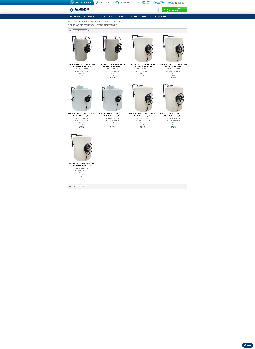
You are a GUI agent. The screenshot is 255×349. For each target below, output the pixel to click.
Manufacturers (161, 17)
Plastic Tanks (89, 17)
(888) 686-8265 (83, 2)
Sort (70, 30)
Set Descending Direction (88, 30)
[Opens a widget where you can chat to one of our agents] (247, 345)
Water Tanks (75, 17)
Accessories (146, 17)
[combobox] (126, 10)
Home (69, 21)
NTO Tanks (97, 21)
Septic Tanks (132, 17)
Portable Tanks (105, 17)
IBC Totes (119, 17)
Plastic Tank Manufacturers (83, 21)
